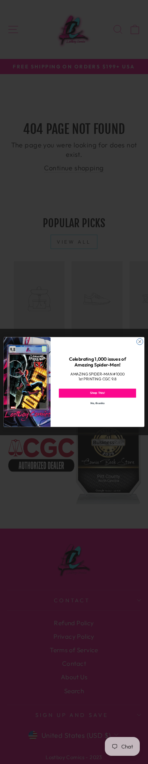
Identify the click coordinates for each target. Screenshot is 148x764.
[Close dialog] (139, 342)
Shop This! (97, 392)
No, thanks (97, 403)
